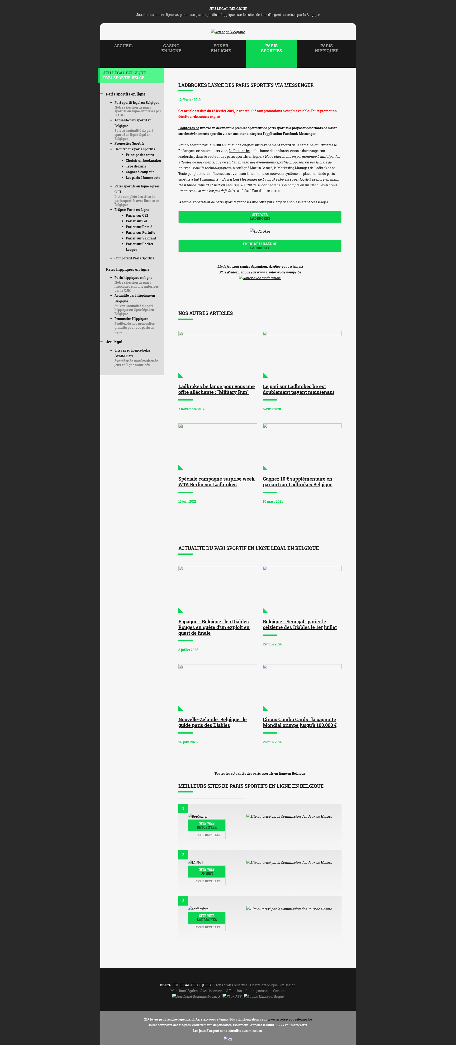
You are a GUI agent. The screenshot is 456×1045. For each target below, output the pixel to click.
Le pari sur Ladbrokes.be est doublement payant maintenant (298, 389)
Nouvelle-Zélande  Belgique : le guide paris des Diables (212, 722)
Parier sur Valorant (141, 238)
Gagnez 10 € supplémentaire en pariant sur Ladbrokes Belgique (297, 481)
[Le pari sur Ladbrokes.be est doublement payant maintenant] (302, 354)
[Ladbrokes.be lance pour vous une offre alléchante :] (217, 354)
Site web (260, 216)
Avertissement (211, 990)
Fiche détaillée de (260, 246)
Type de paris (136, 166)
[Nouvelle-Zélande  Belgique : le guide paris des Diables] (217, 687)
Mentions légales (184, 990)
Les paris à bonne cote (143, 177)
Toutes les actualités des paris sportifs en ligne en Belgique (259, 773)
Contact (279, 990)
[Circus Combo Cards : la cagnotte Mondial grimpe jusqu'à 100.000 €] (302, 687)
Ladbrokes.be (188, 128)
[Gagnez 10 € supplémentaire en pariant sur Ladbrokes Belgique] (302, 446)
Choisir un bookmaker (143, 160)
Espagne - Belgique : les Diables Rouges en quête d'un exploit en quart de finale (214, 627)
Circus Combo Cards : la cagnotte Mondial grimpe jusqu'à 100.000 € (300, 722)
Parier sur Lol (136, 221)
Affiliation (234, 990)
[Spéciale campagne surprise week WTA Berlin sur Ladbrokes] (217, 446)
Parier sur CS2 (137, 215)
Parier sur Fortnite (140, 232)
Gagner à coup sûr (140, 172)
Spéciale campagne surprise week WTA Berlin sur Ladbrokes (216, 481)
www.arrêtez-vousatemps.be (279, 272)
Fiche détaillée (208, 835)
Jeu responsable (258, 990)
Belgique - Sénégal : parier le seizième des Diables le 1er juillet (300, 624)
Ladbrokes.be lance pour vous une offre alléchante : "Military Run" (216, 389)
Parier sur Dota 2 (139, 226)
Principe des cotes (140, 155)
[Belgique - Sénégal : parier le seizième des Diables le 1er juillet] (302, 589)
